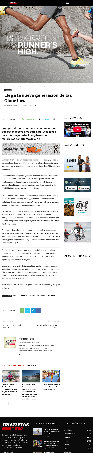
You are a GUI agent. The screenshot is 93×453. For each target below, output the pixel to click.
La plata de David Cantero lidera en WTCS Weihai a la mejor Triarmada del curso (9, 389)
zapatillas (51, 295)
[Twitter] (27, 310)
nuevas (32, 295)
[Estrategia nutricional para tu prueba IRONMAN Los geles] (37, 443)
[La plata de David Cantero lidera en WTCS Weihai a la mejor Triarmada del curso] (10, 376)
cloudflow (23, 295)
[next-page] (7, 403)
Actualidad (14, 87)
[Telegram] (33, 310)
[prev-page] (3, 403)
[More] (54, 119)
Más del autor (33, 365)
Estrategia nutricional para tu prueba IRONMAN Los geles (51, 443)
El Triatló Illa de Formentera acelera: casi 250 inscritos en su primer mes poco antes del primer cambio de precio (30, 391)
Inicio (6, 87)
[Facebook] (38, 310)
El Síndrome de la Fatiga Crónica (12, 326)
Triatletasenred (12, 106)
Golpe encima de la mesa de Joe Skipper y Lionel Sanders (52, 432)
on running (41, 295)
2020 (15, 295)
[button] (68, 3)
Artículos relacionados (14, 365)
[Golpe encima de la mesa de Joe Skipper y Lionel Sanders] (37, 431)
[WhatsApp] (22, 310)
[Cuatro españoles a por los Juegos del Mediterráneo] (51, 376)
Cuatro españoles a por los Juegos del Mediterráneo (51, 386)
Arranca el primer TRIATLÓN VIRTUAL (48, 326)
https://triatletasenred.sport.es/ (29, 342)
